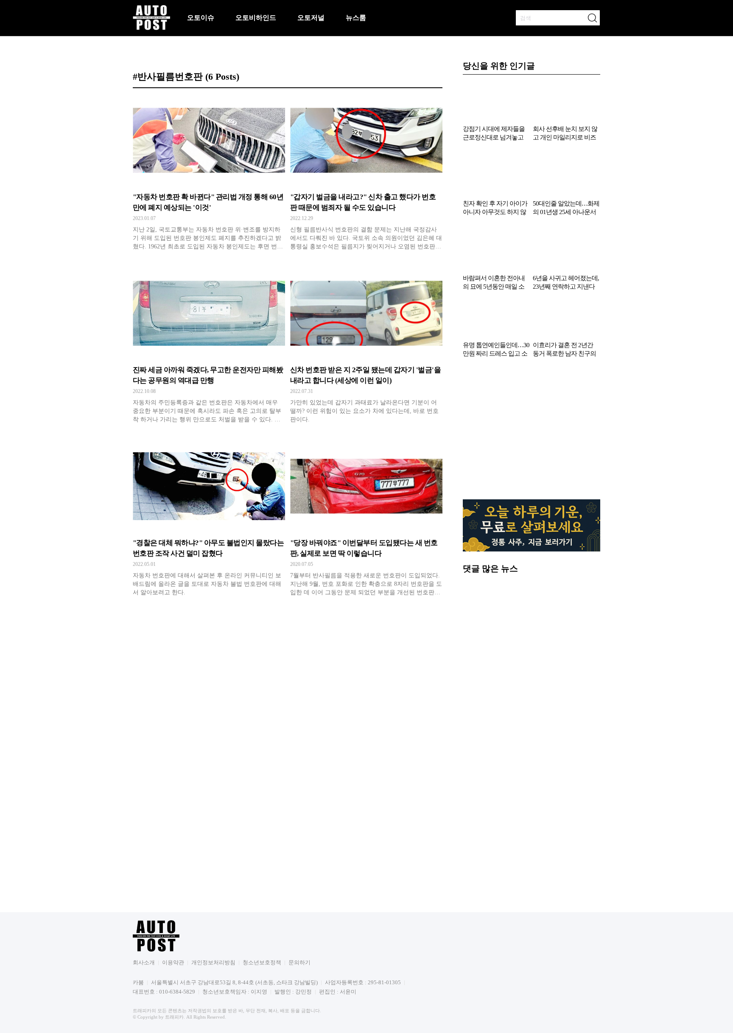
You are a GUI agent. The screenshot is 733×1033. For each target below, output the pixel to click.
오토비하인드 (255, 17)
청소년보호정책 (262, 962)
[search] (592, 18)
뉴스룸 (356, 17)
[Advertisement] (531, 433)
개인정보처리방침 (213, 962)
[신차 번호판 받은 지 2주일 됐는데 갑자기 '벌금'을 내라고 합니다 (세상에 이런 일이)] (366, 349)
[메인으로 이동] (151, 28)
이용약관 (173, 962)
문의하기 (299, 962)
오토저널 (311, 17)
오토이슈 (200, 17)
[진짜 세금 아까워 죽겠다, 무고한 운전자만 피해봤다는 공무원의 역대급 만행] (209, 349)
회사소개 (144, 962)
